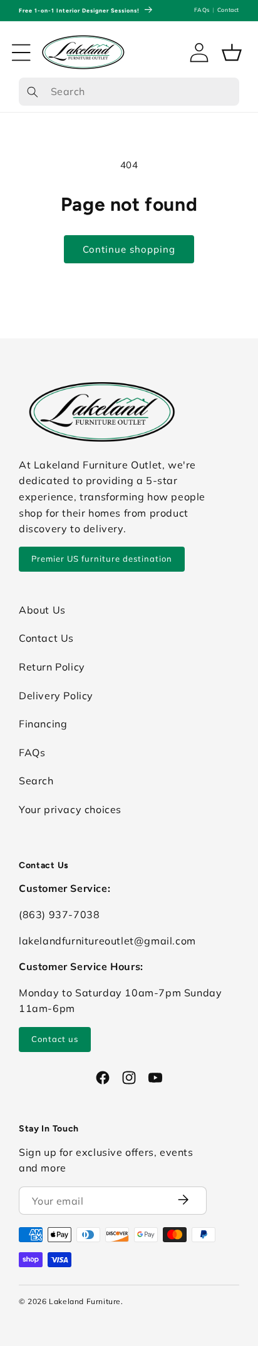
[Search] (32, 92)
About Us (42, 610)
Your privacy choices (70, 809)
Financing (43, 723)
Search (36, 780)
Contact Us (46, 638)
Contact (228, 9)
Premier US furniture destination (101, 559)
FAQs (201, 9)
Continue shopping (129, 249)
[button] (21, 53)
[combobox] (129, 92)
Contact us (54, 1039)
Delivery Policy (56, 695)
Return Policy (52, 666)
